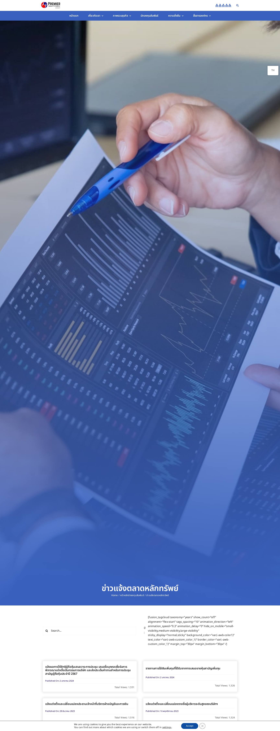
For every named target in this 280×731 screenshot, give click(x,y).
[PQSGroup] (51, 2)
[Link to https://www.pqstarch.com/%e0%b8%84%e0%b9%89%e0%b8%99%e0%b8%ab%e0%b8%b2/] (237, 5)
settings (166, 727)
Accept (189, 726)
